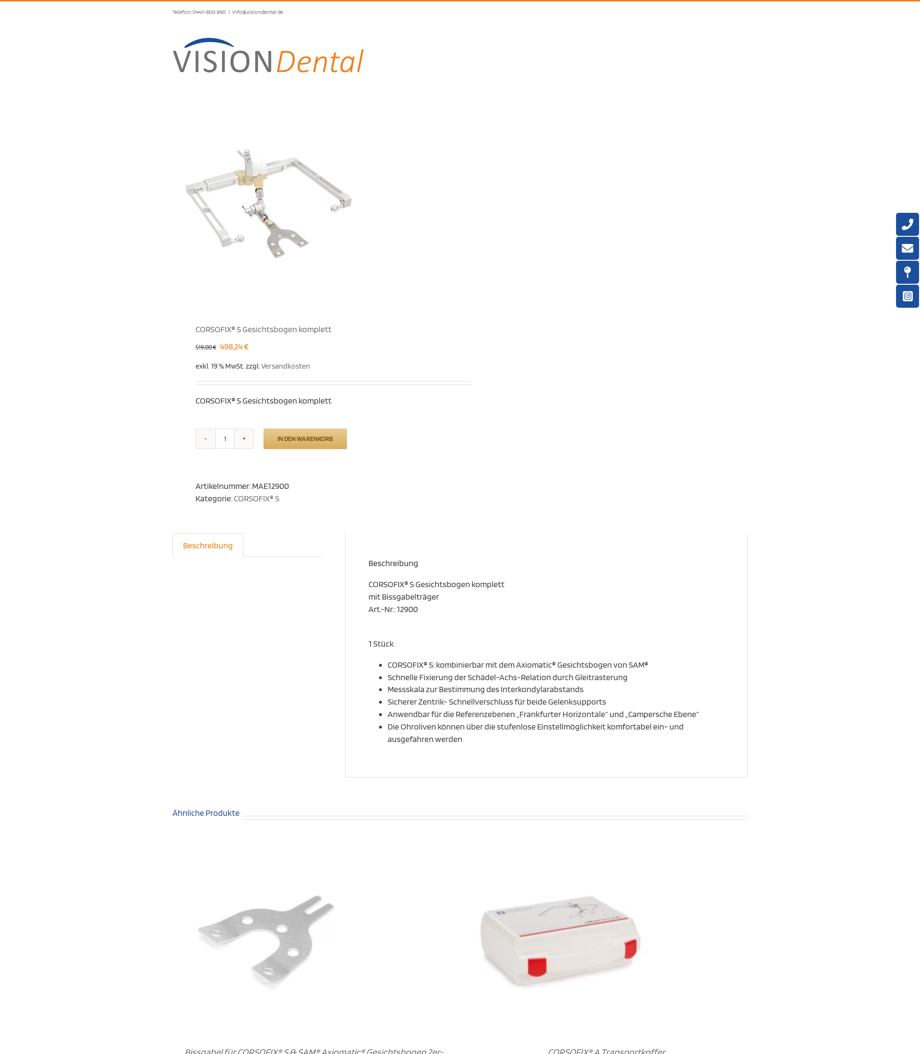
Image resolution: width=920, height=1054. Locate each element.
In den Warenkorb (305, 438)
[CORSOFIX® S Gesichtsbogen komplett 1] (310, 203)
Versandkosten (285, 366)
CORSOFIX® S (256, 498)
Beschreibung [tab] (208, 545)
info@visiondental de (257, 11)
